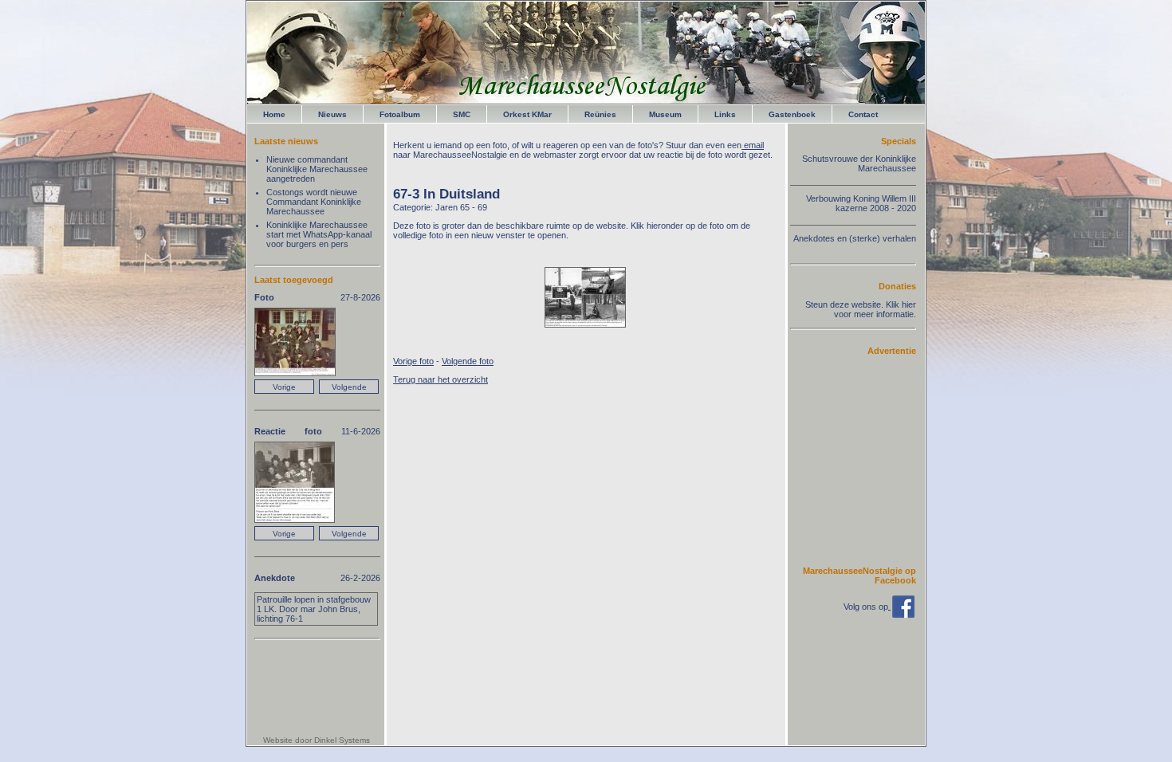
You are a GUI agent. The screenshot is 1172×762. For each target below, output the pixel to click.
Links (725, 114)
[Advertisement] (868, 460)
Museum (665, 114)
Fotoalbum (400, 114)
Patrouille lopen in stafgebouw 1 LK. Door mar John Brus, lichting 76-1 (314, 609)
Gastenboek (792, 114)
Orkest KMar (527, 114)
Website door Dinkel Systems (316, 740)
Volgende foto (468, 361)
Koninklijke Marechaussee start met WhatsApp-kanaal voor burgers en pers (319, 234)
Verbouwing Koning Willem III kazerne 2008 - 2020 (861, 203)
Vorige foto (413, 361)
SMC (461, 114)
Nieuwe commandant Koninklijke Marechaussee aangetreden (317, 169)
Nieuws (332, 114)
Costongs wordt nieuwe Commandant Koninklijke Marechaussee (313, 201)
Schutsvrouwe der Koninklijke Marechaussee (859, 163)
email (752, 145)
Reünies (600, 114)
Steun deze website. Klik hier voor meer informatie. (860, 309)
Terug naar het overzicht (440, 379)
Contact (863, 114)
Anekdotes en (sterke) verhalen (854, 238)
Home (274, 114)
